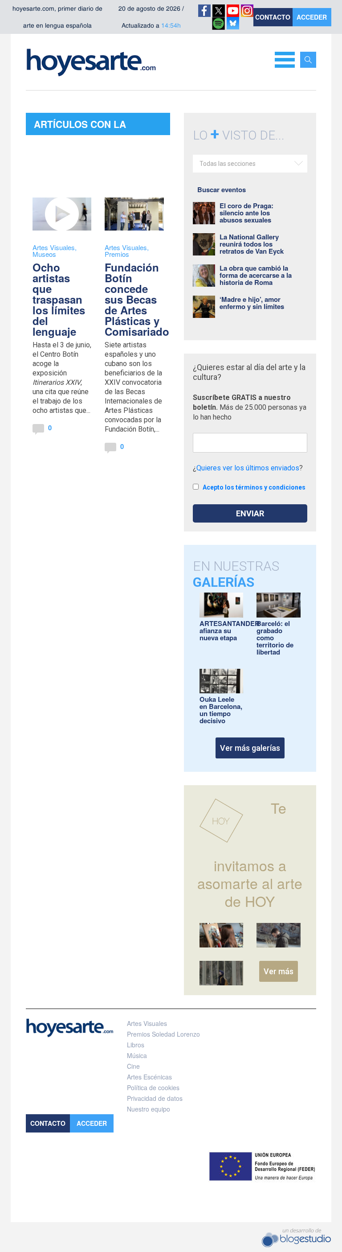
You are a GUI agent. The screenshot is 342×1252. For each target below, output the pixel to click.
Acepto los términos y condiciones (254, 487)
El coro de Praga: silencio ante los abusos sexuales (246, 212)
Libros (135, 1044)
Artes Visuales (54, 247)
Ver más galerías (250, 748)
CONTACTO (272, 16)
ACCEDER (312, 16)
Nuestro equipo (148, 1108)
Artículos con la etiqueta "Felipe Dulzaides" (80, 126)
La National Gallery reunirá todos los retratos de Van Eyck (252, 244)
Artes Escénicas (149, 1076)
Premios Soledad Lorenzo (163, 1034)
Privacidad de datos (155, 1098)
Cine (133, 1066)
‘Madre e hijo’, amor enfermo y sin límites (252, 303)
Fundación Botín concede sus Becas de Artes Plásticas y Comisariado (137, 299)
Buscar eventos (221, 189)
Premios (117, 254)
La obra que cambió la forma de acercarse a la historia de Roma (256, 275)
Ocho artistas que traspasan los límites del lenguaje (59, 299)
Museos (44, 254)
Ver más (278, 971)
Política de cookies (153, 1087)
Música (137, 1055)
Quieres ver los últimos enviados (247, 468)
